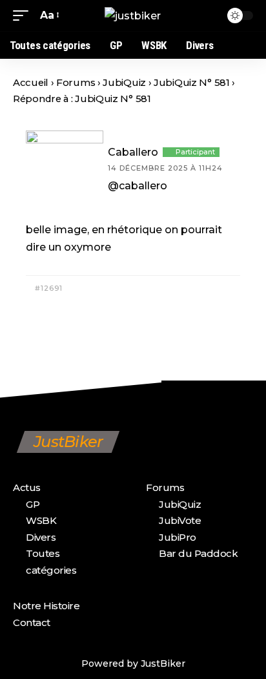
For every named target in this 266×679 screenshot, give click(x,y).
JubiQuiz (124, 83)
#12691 (47, 288)
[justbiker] (133, 15)
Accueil (30, 83)
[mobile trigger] (24, 15)
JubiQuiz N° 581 (192, 83)
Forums (75, 83)
